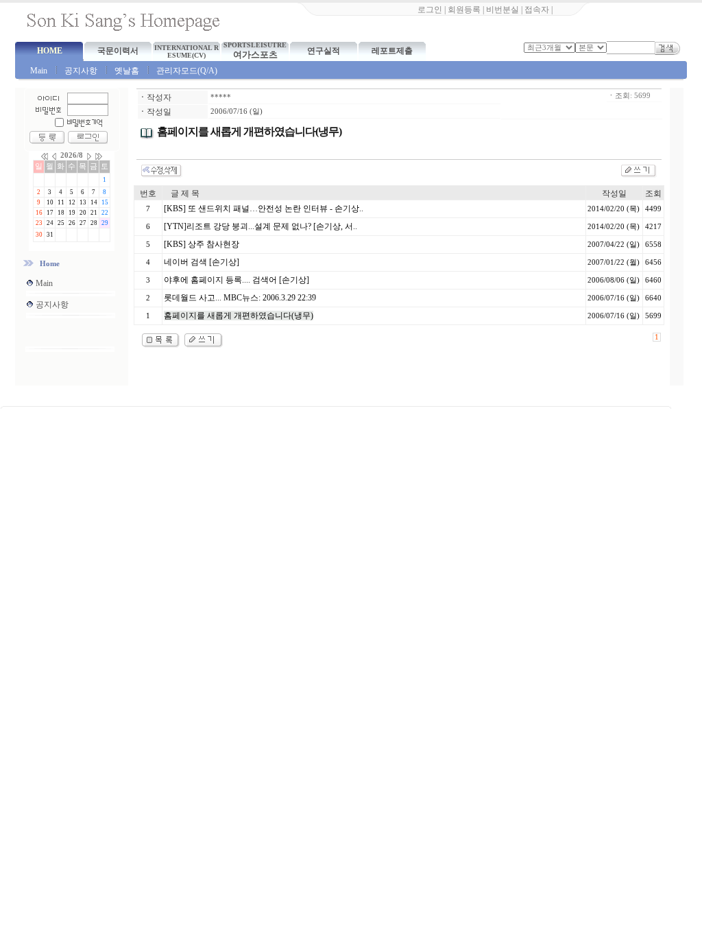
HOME (49, 51)
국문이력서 (117, 51)
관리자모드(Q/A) (186, 70)
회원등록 (464, 9)
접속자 (536, 9)
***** (220, 97)
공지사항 (80, 70)
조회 (653, 193)
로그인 (429, 9)
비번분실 (502, 9)
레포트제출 (392, 51)
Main (38, 70)
